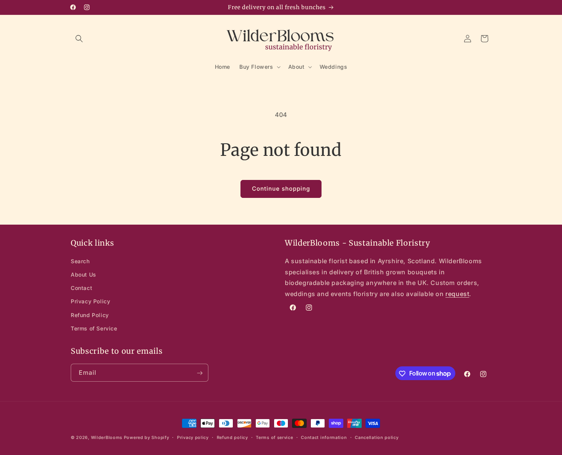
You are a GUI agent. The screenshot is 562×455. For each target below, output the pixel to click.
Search (80, 261)
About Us (83, 274)
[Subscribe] (199, 373)
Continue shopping (281, 188)
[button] (79, 38)
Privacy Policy (90, 301)
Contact (81, 288)
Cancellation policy (376, 437)
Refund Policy (90, 315)
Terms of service (274, 437)
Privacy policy (193, 437)
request (457, 294)
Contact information (324, 437)
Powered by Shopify (146, 437)
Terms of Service (94, 328)
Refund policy (232, 437)
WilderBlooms (106, 437)
